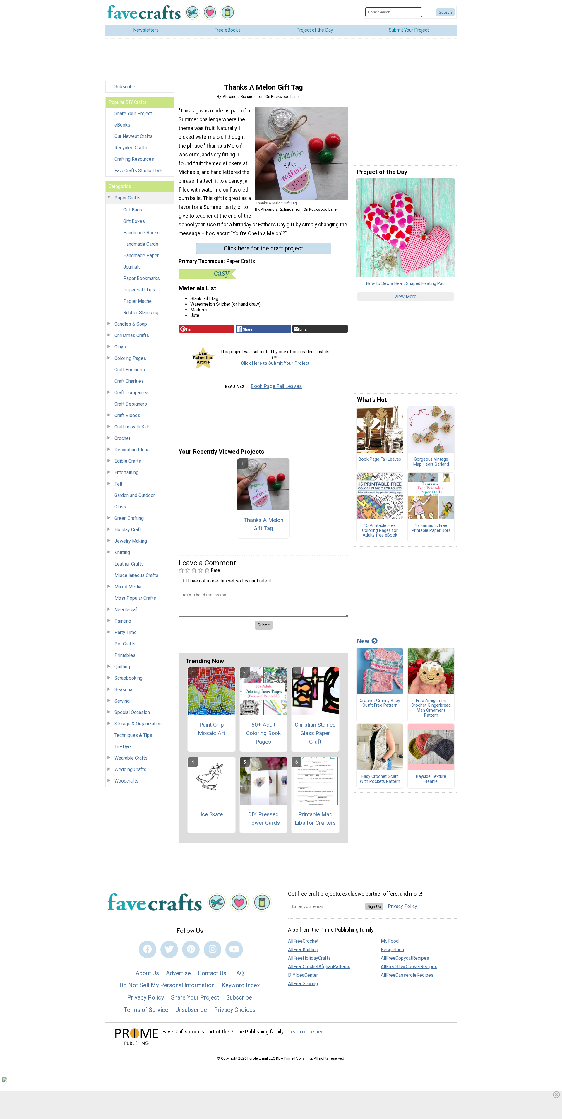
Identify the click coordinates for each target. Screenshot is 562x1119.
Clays (120, 347)
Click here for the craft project (263, 248)
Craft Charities (129, 381)
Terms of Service (146, 1009)
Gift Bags (132, 210)
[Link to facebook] (147, 949)
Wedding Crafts (130, 769)
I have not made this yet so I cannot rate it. (229, 581)
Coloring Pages (130, 358)
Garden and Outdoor (134, 495)
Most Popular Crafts (135, 598)
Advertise (178, 973)
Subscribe (124, 86)
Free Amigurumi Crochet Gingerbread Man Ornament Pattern (431, 708)
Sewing (122, 701)
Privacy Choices (235, 1009)
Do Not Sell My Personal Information (167, 985)
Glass (120, 507)
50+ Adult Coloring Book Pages (263, 733)
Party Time (125, 632)
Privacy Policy (145, 997)
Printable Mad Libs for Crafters (315, 818)
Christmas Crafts (131, 335)
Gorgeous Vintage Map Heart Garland (431, 462)
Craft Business (129, 370)
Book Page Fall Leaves (276, 386)
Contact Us (212, 973)
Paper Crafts (127, 198)
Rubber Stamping (140, 312)
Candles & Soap (130, 324)
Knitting (122, 552)
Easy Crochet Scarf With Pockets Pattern (380, 779)
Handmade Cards (140, 244)
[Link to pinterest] (191, 949)
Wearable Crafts (131, 758)
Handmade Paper (141, 255)
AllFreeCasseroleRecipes (407, 975)
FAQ (238, 973)
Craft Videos (127, 415)
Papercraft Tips (139, 290)
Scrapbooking (128, 678)
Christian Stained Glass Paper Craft (315, 733)
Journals (132, 267)
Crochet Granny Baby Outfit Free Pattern (380, 703)
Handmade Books (141, 232)
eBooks (122, 125)
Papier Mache (137, 301)
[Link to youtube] (234, 949)
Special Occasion (132, 712)
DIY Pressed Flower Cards (263, 818)
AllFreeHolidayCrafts (309, 958)
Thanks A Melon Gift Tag (263, 524)
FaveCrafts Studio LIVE (138, 170)
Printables (125, 655)
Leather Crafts (129, 564)
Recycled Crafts (130, 148)
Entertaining (126, 472)
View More (405, 296)
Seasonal (123, 689)
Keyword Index (241, 985)
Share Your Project (133, 113)
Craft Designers (130, 404)
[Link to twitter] (169, 949)
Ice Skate (212, 814)
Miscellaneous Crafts (136, 575)
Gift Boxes (134, 221)
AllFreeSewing (303, 983)
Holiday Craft (127, 529)
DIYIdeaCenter (303, 975)
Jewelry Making (130, 541)
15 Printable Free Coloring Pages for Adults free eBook (380, 530)
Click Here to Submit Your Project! (276, 363)
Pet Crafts (125, 644)
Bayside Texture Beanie (431, 779)
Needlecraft (126, 609)
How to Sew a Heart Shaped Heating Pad (405, 283)
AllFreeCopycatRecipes (405, 958)
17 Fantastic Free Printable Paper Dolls (431, 528)
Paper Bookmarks (141, 278)
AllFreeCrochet (303, 941)
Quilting (122, 666)
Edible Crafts (127, 461)
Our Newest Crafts (133, 136)
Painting (122, 621)
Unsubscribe (191, 1009)
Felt (118, 484)
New (363, 641)
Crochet (122, 438)
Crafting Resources (134, 159)
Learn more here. (307, 1032)
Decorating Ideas (132, 449)
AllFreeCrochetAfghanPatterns (319, 966)
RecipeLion (392, 949)
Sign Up (374, 906)
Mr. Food (390, 941)
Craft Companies (131, 392)
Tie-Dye (122, 746)
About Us (147, 973)
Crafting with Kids (132, 427)
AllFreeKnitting (303, 949)
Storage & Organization (138, 724)
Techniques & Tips (133, 735)
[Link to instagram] (212, 949)
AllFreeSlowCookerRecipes (409, 966)
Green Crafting (129, 518)
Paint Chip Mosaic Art (211, 729)
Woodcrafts (126, 781)
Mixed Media (127, 587)
